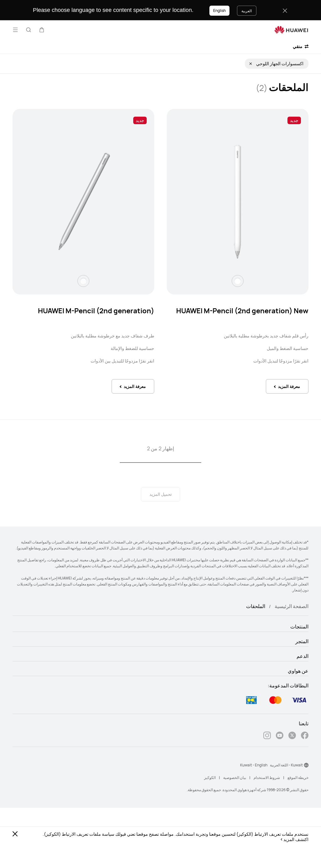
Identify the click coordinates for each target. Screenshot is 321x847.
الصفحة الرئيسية (291, 606)
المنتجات (299, 626)
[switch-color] (237, 281)
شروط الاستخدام (267, 777)
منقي (298, 46)
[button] (42, 29)
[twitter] (292, 736)
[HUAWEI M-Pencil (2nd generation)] (83, 202)
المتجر (301, 641)
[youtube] (279, 736)
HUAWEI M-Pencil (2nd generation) (96, 310)
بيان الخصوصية (234, 777)
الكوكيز (210, 777)
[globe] (306, 765)
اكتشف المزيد (295, 839)
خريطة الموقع (297, 777)
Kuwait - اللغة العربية (286, 765)
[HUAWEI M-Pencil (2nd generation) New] (237, 202)
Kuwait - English (253, 765)
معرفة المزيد (289, 386)
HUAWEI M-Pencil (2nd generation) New (242, 310)
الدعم (302, 656)
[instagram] (267, 736)
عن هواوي (298, 671)
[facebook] (304, 736)
